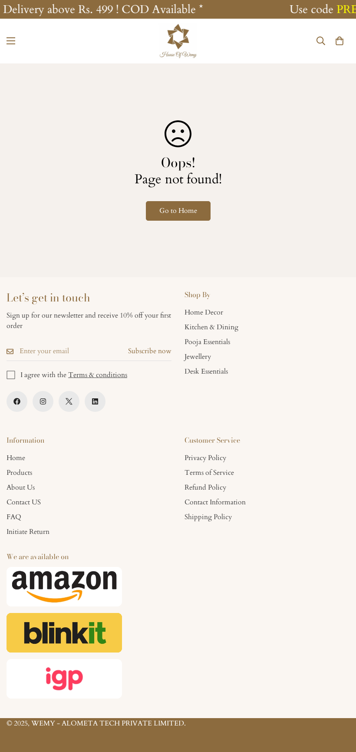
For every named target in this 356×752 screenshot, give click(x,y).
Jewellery (198, 356)
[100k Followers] (43, 401)
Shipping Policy (208, 517)
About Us (21, 487)
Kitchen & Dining (211, 327)
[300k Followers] (17, 401)
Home (16, 458)
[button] (339, 41)
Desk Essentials (206, 371)
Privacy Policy (205, 458)
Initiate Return (28, 532)
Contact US (24, 502)
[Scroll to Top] (339, 705)
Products (19, 472)
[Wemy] (178, 41)
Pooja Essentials (207, 342)
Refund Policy (205, 487)
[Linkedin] (95, 401)
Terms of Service (209, 472)
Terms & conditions (97, 375)
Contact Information (215, 502)
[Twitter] (69, 401)
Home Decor (204, 312)
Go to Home (178, 210)
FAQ (14, 517)
